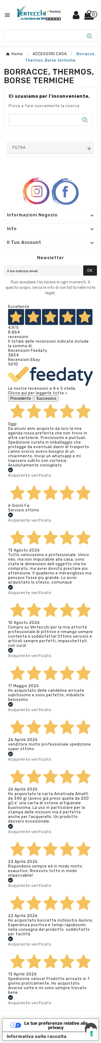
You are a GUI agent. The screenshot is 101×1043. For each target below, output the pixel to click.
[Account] (76, 17)
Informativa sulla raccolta (37, 1036)
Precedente (20, 398)
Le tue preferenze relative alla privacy (56, 1025)
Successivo (46, 398)
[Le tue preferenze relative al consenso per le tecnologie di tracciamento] (91, 1033)
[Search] (89, 36)
